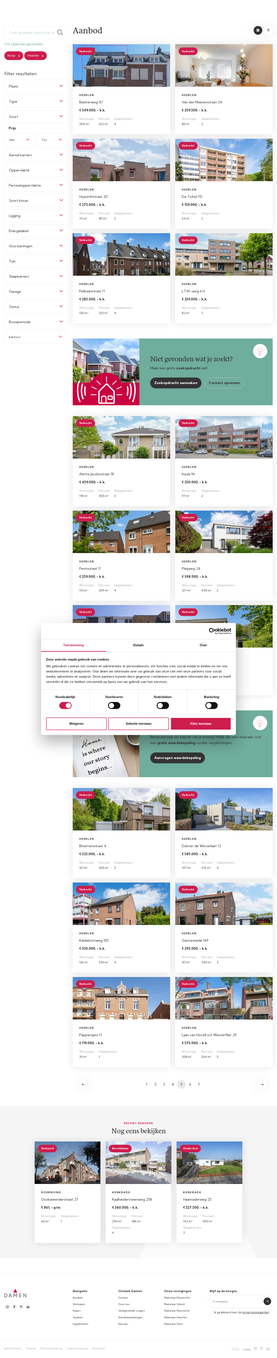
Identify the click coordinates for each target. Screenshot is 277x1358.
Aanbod (77, 1297)
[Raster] (258, 30)
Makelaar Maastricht (177, 1297)
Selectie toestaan (138, 723)
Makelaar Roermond (176, 1310)
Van (11, 140)
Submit (267, 1301)
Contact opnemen (224, 383)
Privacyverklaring (51, 1348)
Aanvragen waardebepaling (177, 758)
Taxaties (78, 1317)
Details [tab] (138, 645)
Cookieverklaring (77, 1348)
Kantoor (15, 337)
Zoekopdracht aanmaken (175, 383)
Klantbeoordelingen (130, 1317)
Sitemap (31, 1348)
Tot (44, 140)
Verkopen (79, 1304)
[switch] (114, 705)
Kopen (77, 1310)
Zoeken (62, 32)
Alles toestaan (200, 723)
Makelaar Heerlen (175, 1317)
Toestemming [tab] (73, 645)
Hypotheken (80, 1323)
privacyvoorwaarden (255, 1312)
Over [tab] (203, 645)
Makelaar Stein (173, 1323)
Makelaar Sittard (174, 1304)
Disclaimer (98, 1348)
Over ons (124, 1304)
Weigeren (76, 723)
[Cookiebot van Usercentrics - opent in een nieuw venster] (212, 631)
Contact (123, 1297)
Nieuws (123, 1323)
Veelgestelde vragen (131, 1310)
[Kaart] (268, 30)
